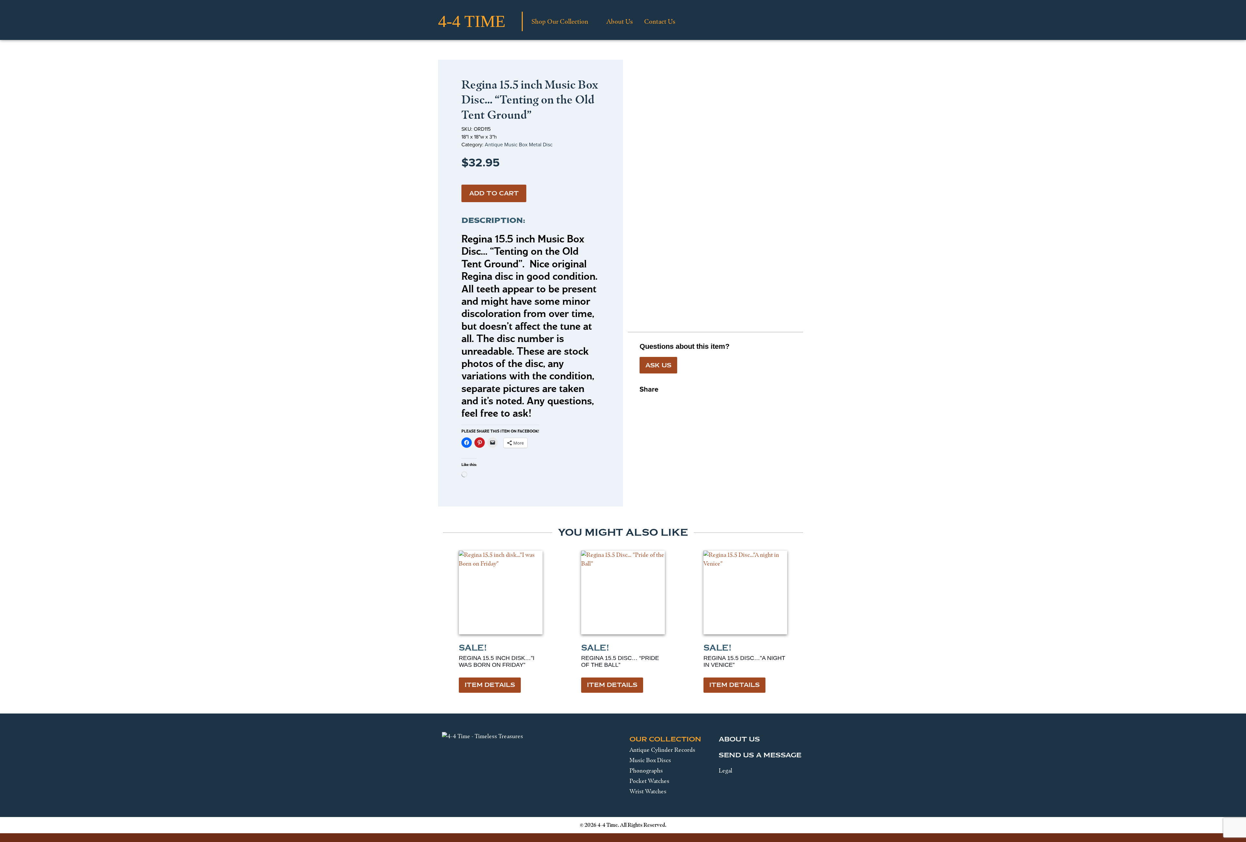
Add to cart (494, 193)
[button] (645, 402)
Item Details (490, 685)
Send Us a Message (760, 755)
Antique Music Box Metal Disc (519, 144)
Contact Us (659, 21)
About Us (619, 21)
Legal (725, 770)
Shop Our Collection (559, 21)
